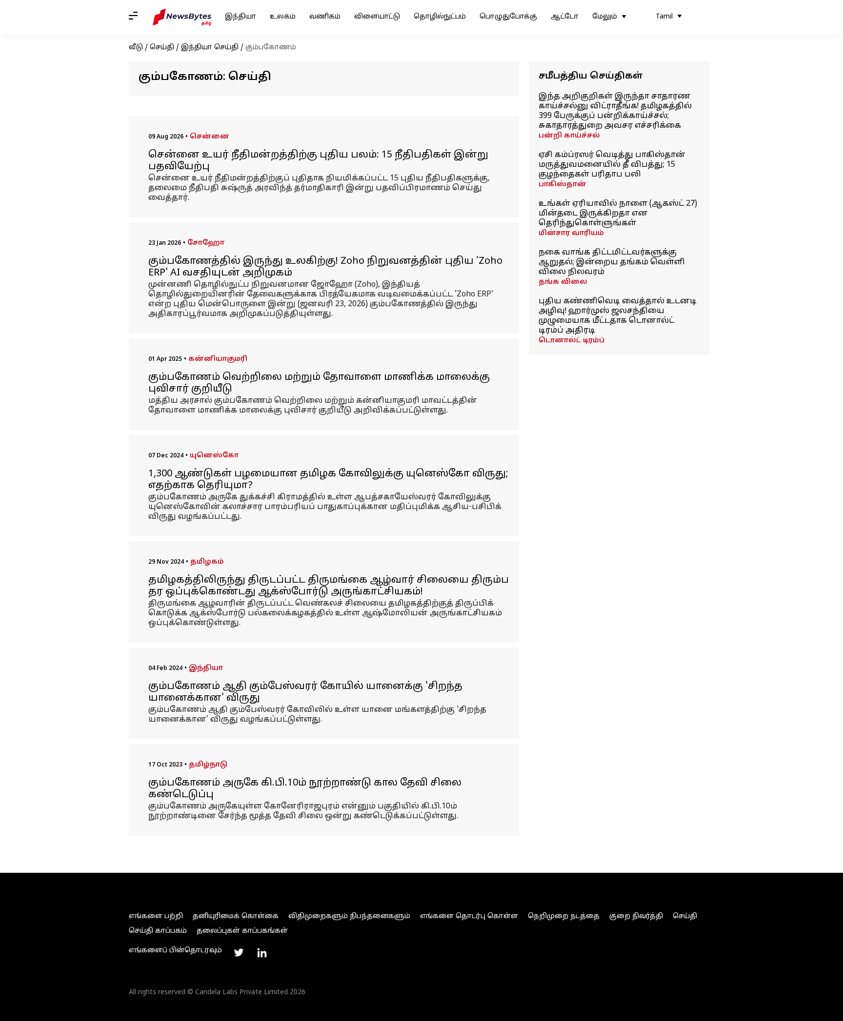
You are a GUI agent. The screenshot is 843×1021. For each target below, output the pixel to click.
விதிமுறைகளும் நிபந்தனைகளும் (349, 916)
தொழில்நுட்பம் (440, 17)
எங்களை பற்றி (156, 916)
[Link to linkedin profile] (262, 953)
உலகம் (283, 17)
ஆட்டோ (565, 17)
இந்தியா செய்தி (210, 47)
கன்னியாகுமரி (217, 359)
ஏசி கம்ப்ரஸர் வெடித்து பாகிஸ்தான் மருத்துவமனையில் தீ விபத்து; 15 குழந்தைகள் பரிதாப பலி (612, 164)
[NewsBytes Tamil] (182, 17)
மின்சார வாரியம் (571, 233)
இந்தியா (240, 17)
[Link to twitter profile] (238, 953)
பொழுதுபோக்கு (508, 17)
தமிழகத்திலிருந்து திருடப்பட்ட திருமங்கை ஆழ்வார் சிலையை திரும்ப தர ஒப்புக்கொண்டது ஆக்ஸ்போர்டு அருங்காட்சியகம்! (328, 586)
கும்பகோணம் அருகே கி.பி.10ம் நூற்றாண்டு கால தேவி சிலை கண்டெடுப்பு (305, 789)
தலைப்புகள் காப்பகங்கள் (242, 931)
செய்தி (162, 47)
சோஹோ (205, 243)
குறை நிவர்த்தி (636, 916)
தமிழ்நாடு (208, 765)
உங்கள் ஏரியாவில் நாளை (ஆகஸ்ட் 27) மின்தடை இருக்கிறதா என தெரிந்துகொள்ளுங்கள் (618, 213)
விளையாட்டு (377, 17)
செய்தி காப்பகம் (158, 931)
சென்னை (209, 137)
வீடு (136, 47)
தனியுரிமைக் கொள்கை (236, 916)
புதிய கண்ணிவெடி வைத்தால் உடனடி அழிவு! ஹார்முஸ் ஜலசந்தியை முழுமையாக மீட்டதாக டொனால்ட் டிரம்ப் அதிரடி (618, 315)
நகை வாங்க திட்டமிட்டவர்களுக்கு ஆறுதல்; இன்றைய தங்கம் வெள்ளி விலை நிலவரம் (612, 262)
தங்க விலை (563, 282)
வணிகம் (325, 17)
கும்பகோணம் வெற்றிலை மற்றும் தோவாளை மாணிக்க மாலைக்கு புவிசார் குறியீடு (319, 383)
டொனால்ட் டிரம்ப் (571, 340)
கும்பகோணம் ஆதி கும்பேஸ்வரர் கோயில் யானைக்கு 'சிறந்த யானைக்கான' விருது (305, 692)
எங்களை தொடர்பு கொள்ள (469, 916)
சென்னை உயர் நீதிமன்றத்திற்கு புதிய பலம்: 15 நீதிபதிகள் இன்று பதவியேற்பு (318, 161)
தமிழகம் (207, 562)
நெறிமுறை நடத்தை (564, 916)
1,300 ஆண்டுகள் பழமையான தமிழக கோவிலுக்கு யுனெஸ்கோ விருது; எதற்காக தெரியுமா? (328, 479)
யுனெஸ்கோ (214, 456)
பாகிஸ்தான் (562, 184)
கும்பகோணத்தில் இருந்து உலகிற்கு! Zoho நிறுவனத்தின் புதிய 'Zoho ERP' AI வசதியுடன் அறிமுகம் (325, 267)
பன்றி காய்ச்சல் (569, 136)
